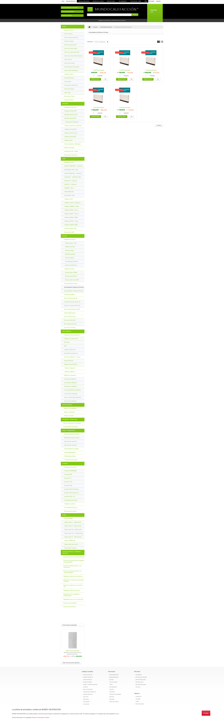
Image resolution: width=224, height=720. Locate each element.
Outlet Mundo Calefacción (89, 691)
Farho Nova (67, 81)
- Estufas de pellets (69, 294)
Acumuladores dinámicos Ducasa (74, 287)
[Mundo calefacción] (113, 9)
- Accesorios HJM (68, 232)
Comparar (99, 75)
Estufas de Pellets (87, 682)
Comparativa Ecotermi (70, 500)
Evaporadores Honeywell (70, 427)
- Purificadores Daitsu (69, 456)
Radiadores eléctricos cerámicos (72, 576)
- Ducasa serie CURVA (70, 272)
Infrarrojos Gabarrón (70, 379)
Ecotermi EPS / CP (69, 496)
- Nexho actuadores (69, 412)
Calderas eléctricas (88, 694)
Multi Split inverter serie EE (71, 438)
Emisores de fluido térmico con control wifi (72, 566)
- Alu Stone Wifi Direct (70, 265)
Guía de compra (111, 1)
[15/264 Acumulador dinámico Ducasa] (151, 59)
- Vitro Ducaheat (69, 258)
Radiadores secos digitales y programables (71, 594)
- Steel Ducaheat (69, 250)
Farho (64, 26)
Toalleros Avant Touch (70, 133)
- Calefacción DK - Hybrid (70, 151)
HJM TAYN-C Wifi (69, 195)
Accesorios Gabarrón (70, 401)
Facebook (138, 699)
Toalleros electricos (88, 677)
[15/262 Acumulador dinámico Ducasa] (99, 59)
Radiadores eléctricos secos (71, 590)
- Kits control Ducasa (69, 316)
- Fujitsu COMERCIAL (69, 540)
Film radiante (86, 701)
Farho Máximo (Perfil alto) (71, 67)
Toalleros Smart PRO (70, 129)
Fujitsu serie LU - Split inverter (72, 526)
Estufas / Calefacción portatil (90, 684)
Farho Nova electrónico (71, 85)
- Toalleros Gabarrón (69, 368)
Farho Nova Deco (69, 78)
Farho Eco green (69, 41)
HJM (63, 158)
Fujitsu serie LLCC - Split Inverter (73, 533)
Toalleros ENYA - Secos (71, 210)
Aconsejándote (123, 1)
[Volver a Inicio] (89, 27)
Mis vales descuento (141, 679)
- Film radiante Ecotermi (70, 507)
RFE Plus (66, 342)
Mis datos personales (141, 684)
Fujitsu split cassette (70, 548)
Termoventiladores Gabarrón (72, 390)
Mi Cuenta (151, 1)
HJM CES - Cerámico (70, 184)
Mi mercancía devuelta (141, 677)
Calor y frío (85, 696)
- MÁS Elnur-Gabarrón (69, 375)
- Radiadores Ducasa (69, 239)
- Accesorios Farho (69, 96)
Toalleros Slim (68, 140)
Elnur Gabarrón (66, 331)
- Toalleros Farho (68, 74)
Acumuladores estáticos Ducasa (73, 291)
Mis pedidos (138, 674)
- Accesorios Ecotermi (69, 511)
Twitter (137, 701)
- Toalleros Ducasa (68, 269)
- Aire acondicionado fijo (70, 298)
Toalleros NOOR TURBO (71, 225)
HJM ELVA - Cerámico (70, 181)
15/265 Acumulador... (99, 107)
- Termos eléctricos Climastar (72, 144)
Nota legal (111, 699)
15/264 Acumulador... (151, 70)
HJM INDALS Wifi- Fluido (71, 169)
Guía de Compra (113, 682)
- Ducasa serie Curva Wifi (71, 280)
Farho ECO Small (69, 89)
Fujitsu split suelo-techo (71, 544)
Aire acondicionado (88, 689)
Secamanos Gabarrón (70, 382)
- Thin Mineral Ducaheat (71, 261)
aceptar (206, 713)
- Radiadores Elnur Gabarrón (71, 335)
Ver (105, 79)
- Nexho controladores (69, 408)
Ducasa (64, 236)
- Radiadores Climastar (70, 107)
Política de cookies (114, 701)
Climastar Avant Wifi (70, 118)
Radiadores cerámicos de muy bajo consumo (73, 580)
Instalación (112, 691)
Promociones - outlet (135, 1)
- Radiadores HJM (68, 162)
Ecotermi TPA (68, 485)
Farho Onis (67, 92)
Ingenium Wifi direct (70, 349)
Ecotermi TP (67, 478)
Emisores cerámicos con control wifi (72, 586)
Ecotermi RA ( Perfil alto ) (71, 493)
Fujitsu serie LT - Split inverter (72, 522)
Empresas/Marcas (113, 677)
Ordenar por (90, 41)
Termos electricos (87, 679)
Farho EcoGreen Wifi (70, 45)
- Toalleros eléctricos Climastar (72, 125)
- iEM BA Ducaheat (69, 254)
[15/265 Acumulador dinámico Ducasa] (99, 96)
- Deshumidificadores (69, 313)
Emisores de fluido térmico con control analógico (72, 571)
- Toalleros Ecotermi (69, 504)
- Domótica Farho (68, 100)
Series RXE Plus (68, 360)
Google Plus (138, 696)
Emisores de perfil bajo (70, 603)
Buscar (135, 14)
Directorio (111, 696)
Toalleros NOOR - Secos (71, 221)
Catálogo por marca (67, 15)
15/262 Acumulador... (99, 70)
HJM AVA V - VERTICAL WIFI (72, 177)
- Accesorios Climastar (70, 155)
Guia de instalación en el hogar (69, 7)
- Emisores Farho (68, 30)
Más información (140, 704)
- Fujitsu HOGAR (68, 518)
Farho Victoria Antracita (71, 37)
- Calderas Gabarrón (69, 371)
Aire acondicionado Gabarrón (72, 397)
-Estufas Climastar (68, 147)
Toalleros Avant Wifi (70, 136)
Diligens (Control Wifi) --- (71, 364)
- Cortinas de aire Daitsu (70, 460)
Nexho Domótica (67, 405)
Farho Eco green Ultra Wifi (71, 52)
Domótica (85, 687)
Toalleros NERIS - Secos (71, 214)
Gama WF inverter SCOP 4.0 (72, 302)
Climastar (65, 103)
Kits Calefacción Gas (70, 324)
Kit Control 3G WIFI (69, 320)
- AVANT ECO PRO (69, 247)
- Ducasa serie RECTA (70, 276)
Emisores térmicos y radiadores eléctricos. (71, 552)
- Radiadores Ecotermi (69, 467)
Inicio (63, 1)
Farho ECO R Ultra (69, 63)
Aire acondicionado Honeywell (72, 423)
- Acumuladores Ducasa (70, 283)
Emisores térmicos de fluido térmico (73, 557)
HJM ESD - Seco (69, 188)
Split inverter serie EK (70, 445)
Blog (146, 1)
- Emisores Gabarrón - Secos (71, 357)
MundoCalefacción (71, 1)
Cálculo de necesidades (68, 11)
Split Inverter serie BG (70, 441)
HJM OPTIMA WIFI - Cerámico (73, 173)
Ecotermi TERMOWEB (70, 471)
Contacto (158, 1)
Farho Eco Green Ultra (70, 48)
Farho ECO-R (68, 59)
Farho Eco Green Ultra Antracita (73, 56)
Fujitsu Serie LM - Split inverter (73, 529)
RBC (65, 346)
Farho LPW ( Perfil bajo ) (71, 70)
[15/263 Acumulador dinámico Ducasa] (125, 59)
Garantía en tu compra (98, 1)
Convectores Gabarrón (70, 393)
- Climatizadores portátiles (71, 449)
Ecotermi (65, 463)
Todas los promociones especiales (71, 662)
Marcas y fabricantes (84, 1)
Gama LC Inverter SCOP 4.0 (72, 305)
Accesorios (86, 699)
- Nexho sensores (68, 416)
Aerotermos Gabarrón (70, 386)
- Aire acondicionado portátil (71, 309)
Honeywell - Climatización (69, 419)
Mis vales (138, 687)
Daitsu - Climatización (68, 430)
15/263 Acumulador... (125, 70)
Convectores (86, 704)
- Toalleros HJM (68, 199)
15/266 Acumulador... (125, 107)
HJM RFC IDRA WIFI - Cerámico (73, 166)
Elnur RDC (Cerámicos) (70, 353)
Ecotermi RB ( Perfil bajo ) (71, 489)
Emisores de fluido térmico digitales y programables (73, 561)
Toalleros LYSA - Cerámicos (72, 203)
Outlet (111, 684)
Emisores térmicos (87, 674)
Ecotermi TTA (68, 482)
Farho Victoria (68, 34)
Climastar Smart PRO (70, 111)
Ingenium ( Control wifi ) (71, 338)
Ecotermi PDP (68, 474)
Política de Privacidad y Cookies (40, 717)
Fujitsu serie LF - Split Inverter (72, 537)
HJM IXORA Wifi (68, 192)
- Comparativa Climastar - (71, 122)
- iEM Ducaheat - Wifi (70, 243)
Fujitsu (64, 515)
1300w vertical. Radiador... (73, 650)
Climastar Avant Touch (70, 114)
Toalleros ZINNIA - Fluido (71, 206)
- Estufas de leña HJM (69, 228)
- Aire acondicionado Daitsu (71, 434)
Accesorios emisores (69, 606)
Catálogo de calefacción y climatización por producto (112, 20)
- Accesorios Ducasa (69, 327)
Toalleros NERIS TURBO (71, 217)
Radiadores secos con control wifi (73, 599)
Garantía (111, 679)
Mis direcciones (139, 682)
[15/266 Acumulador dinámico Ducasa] (125, 96)
